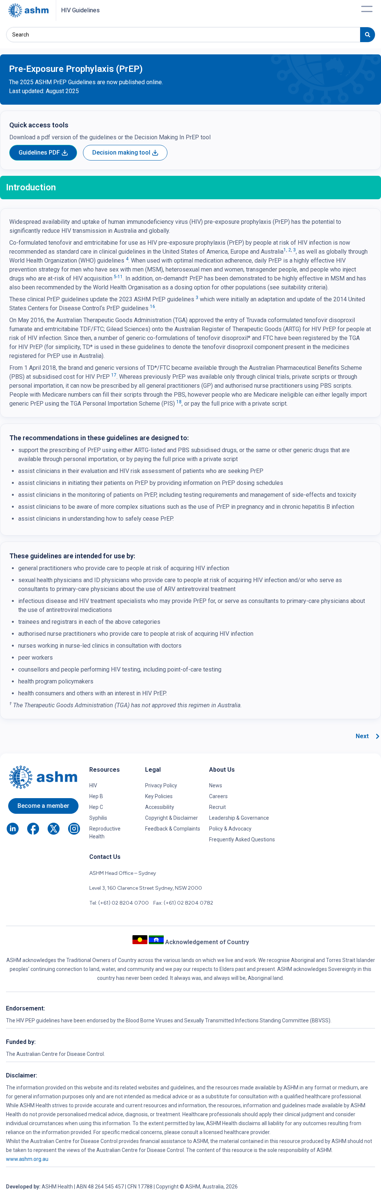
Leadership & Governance (239, 818)
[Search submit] (367, 34)
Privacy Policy (161, 785)
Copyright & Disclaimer (171, 818)
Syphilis (98, 818)
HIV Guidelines (80, 10)
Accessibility (159, 807)
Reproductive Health (105, 832)
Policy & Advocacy (230, 829)
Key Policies (159, 796)
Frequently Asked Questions (242, 839)
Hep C (96, 807)
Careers (218, 796)
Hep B (96, 796)
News (215, 785)
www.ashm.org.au (27, 1159)
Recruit (217, 807)
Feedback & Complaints (172, 829)
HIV (93, 785)
